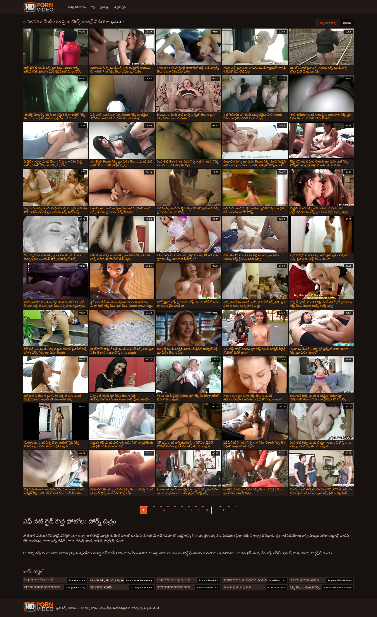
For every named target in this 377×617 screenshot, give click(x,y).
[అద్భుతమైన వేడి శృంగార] (38, 607)
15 (224, 510)
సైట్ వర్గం (104, 6)
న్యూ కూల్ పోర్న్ (328, 22)
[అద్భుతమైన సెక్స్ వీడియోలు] (39, 7)
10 (207, 510)
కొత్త (93, 6)
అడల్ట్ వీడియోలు (77, 6)
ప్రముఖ (347, 22)
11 (216, 510)
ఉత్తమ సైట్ (120, 6)
